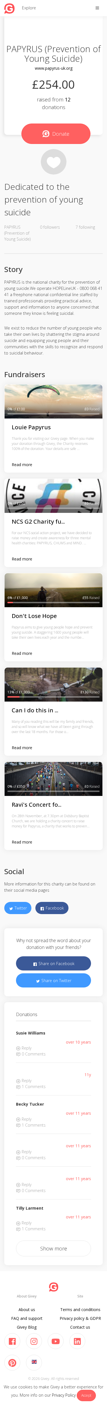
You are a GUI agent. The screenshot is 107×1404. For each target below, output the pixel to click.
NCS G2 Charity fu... (38, 521)
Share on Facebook (55, 963)
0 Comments (33, 1054)
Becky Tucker (30, 1104)
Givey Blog (27, 1327)
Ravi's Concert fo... (36, 804)
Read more (22, 464)
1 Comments (33, 1086)
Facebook (54, 908)
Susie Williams (30, 1033)
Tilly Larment (29, 1208)
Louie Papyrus (31, 427)
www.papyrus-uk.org (53, 68)
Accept (86, 1395)
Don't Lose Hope (34, 616)
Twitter (20, 908)
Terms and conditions (80, 1309)
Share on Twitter (55, 980)
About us (27, 1309)
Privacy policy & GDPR (80, 1318)
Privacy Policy (64, 1395)
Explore (29, 7)
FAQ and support (27, 1318)
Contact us (80, 1327)
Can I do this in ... (35, 710)
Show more (53, 1248)
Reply (26, 1048)
